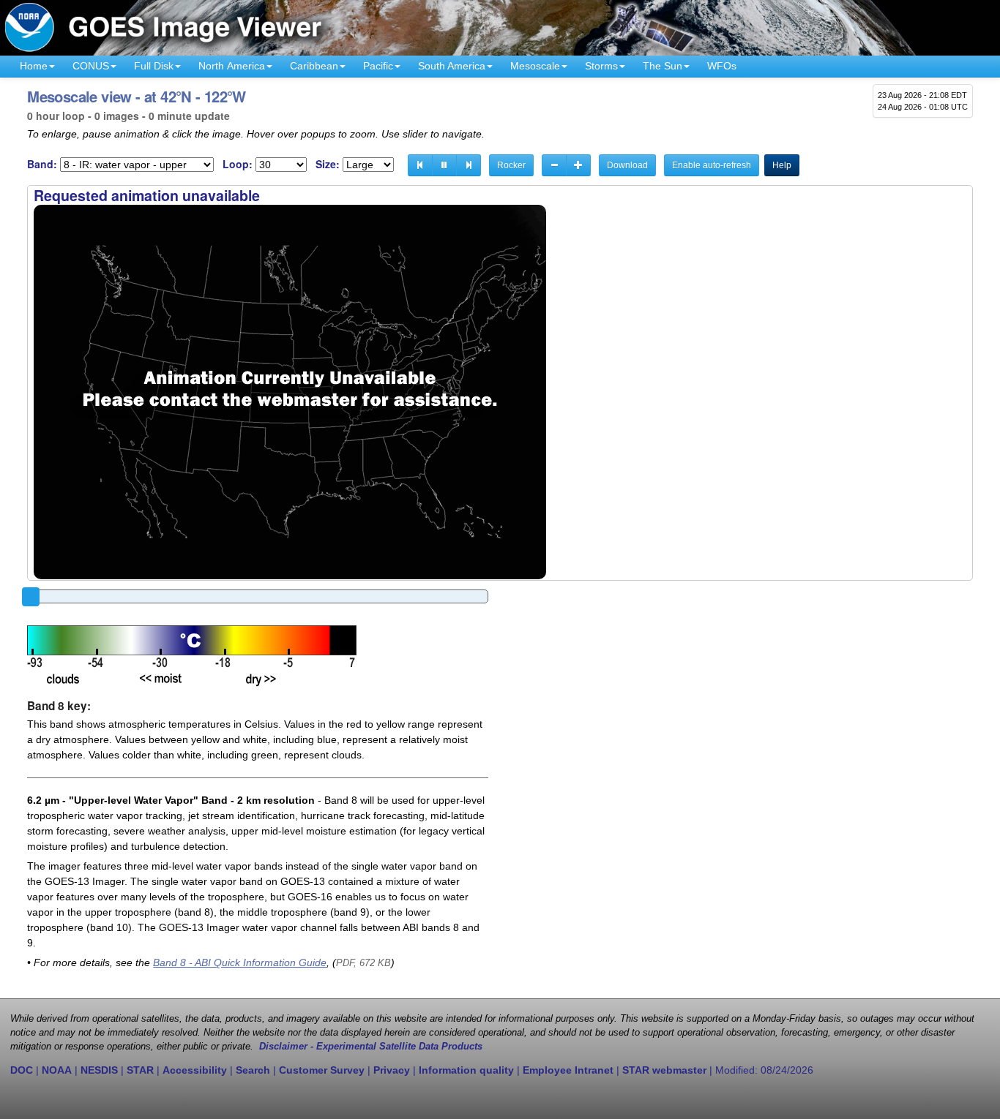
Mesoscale (535, 66)
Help (781, 165)
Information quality (466, 1070)
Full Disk (153, 66)
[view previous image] (420, 165)
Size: (328, 164)
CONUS (90, 66)
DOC (21, 1070)
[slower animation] (554, 165)
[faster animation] (578, 165)
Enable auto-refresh (711, 165)
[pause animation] (444, 165)
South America (451, 66)
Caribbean (314, 66)
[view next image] (468, 165)
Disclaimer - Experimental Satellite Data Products (370, 1046)
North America (231, 66)
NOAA (57, 1070)
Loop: (238, 164)
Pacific (378, 66)
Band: (42, 164)
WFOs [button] (721, 66)
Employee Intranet (568, 1070)
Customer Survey (322, 1070)
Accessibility (195, 1070)
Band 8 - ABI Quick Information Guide (240, 962)
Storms (601, 66)
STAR (140, 1070)
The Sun (662, 66)
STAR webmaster (664, 1070)
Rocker (511, 165)
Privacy (391, 1070)
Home (34, 66)
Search (253, 1070)
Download (627, 165)
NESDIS (99, 1070)
